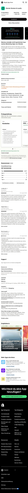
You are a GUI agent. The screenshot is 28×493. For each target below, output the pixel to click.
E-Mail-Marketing (19, 424)
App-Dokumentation (6, 271)
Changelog (11, 288)
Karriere (16, 446)
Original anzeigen (5, 74)
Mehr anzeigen (4, 226)
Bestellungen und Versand (5, 422)
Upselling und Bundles (20, 422)
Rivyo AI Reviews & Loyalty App (13, 369)
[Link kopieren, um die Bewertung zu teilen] (7, 188)
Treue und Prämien (6, 107)
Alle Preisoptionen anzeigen (15, 158)
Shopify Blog (4, 452)
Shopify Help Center (6, 444)
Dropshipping (17, 414)
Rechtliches (17, 460)
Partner (16, 454)
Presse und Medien (19, 452)
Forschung (3, 454)
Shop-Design (4, 426)
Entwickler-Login (5, 474)
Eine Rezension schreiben (8, 183)
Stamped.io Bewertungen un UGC (13, 377)
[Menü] (26, 2)
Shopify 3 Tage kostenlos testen (14, 396)
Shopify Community (6, 449)
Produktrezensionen (6, 102)
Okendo (23, 14)
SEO (15, 427)
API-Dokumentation (6, 446)
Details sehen (4, 318)
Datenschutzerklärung (7, 269)
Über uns (16, 444)
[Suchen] (23, 2)
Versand (16, 430)
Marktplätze (17, 416)
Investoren (17, 449)
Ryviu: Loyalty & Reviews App (12, 360)
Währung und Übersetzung (17, 433)
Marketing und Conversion (5, 429)
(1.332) (18, 14)
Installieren (14, 19)
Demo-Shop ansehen (14, 23)
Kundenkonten (10, 93)
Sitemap (3, 485)
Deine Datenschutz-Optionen (8, 488)
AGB (2, 477)
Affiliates (16, 457)
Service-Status (18, 462)
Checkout (3, 93)
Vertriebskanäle (5, 414)
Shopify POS (18, 93)
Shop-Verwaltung (5, 433)
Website (3, 281)
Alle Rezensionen (20, 183)
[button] (14, 363)
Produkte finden (5, 416)
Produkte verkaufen (6, 419)
